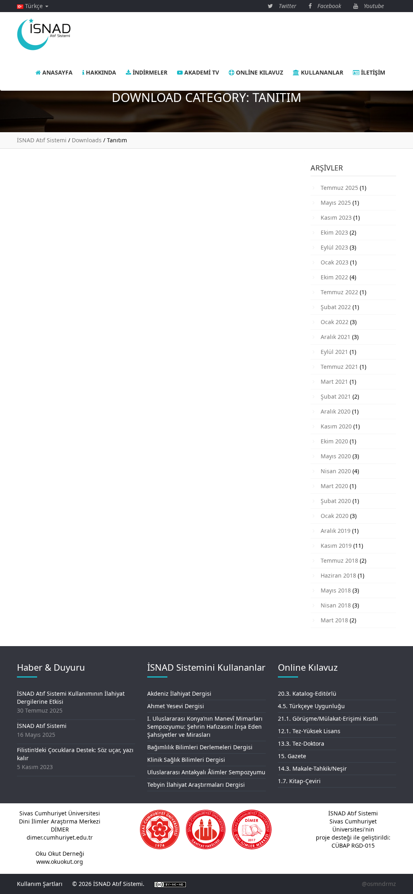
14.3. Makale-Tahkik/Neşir (312, 768)
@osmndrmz (379, 884)
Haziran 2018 (338, 575)
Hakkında (100, 72)
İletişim (372, 72)
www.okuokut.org (59, 861)
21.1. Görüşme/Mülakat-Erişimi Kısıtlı (328, 718)
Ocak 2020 (334, 516)
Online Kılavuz (258, 72)
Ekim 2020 (334, 441)
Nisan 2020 (336, 471)
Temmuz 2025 (339, 187)
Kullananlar (321, 72)
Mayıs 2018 (336, 590)
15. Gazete (292, 756)
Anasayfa (57, 72)
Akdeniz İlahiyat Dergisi (179, 693)
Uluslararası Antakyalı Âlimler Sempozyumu (206, 772)
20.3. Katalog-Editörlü (307, 693)
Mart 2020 (334, 486)
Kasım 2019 (336, 545)
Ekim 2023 (334, 232)
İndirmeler (149, 72)
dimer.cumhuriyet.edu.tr (60, 837)
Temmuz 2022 (339, 292)
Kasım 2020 (336, 426)
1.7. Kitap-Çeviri (299, 781)
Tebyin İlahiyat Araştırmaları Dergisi (196, 784)
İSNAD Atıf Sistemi (42, 726)
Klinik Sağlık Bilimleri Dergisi (186, 759)
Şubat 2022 (336, 307)
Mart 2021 (334, 381)
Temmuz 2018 (339, 560)
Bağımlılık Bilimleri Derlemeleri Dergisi (199, 747)
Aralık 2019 (335, 530)
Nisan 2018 (336, 605)
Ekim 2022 (334, 277)
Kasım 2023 (336, 217)
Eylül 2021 (334, 352)
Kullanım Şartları (40, 884)
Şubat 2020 (336, 501)
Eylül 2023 (334, 247)
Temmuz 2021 (339, 366)
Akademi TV (201, 72)
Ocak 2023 (334, 262)
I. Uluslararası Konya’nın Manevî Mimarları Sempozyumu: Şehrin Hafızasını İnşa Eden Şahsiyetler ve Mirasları (205, 726)
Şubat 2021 (336, 396)
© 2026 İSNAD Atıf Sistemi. (108, 884)
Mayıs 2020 (336, 456)
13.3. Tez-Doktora (301, 743)
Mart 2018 (334, 620)
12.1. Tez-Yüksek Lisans (309, 731)
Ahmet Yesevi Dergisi (175, 706)
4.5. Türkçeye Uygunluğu (311, 706)
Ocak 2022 (334, 322)
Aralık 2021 (335, 337)
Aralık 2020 (335, 411)
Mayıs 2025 (336, 202)
